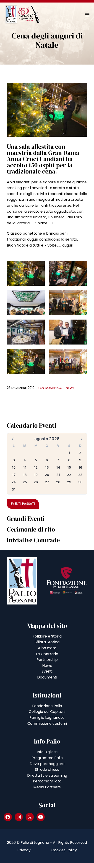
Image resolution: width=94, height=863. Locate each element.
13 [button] (47, 467)
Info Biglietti (47, 751)
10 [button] (14, 467)
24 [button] (14, 482)
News (70, 387)
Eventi (47, 671)
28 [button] (58, 482)
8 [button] (69, 460)
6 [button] (47, 460)
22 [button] (69, 475)
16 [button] (80, 467)
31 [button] (14, 489)
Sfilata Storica (47, 642)
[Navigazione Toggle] (83, 14)
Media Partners (47, 787)
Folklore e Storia (47, 636)
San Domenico (50, 387)
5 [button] (36, 460)
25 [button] (25, 482)
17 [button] (14, 475)
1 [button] (69, 453)
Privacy (24, 850)
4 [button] (25, 460)
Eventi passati (22, 503)
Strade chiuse (47, 769)
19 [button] (36, 475)
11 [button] (24, 467)
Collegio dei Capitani (47, 711)
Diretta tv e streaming (47, 775)
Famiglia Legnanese (47, 717)
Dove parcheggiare (47, 763)
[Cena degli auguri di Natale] (47, 109)
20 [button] (47, 475)
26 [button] (36, 482)
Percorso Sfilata (47, 781)
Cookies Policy (64, 850)
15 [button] (69, 467)
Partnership (47, 659)
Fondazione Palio (47, 705)
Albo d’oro (47, 648)
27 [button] (47, 482)
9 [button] (80, 460)
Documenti (47, 677)
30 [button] (80, 482)
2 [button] (80, 453)
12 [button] (36, 467)
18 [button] (25, 475)
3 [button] (14, 460)
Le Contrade (47, 654)
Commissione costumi (47, 723)
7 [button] (58, 460)
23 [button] (80, 475)
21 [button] (58, 475)
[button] (12, 438)
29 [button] (69, 482)
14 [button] (58, 467)
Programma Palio (47, 757)
